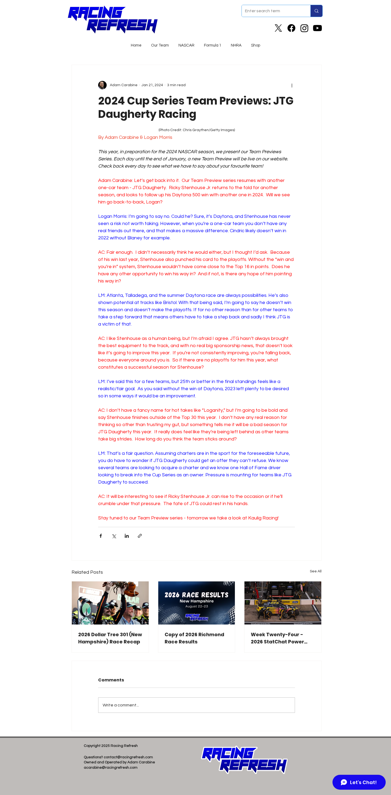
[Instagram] (304, 28)
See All (316, 571)
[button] (186, 43)
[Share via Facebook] (100, 535)
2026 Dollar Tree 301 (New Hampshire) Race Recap (110, 638)
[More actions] (292, 85)
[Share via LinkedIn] (126, 535)
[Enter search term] (316, 11)
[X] (278, 28)
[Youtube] (317, 28)
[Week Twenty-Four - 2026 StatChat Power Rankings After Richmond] (282, 603)
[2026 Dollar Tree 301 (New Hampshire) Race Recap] (110, 603)
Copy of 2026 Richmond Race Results (194, 638)
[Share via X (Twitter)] (113, 535)
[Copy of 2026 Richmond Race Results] (196, 603)
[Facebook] (291, 28)
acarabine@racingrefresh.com (111, 767)
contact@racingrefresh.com (128, 757)
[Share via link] (139, 535)
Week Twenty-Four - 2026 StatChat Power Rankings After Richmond (277, 638)
